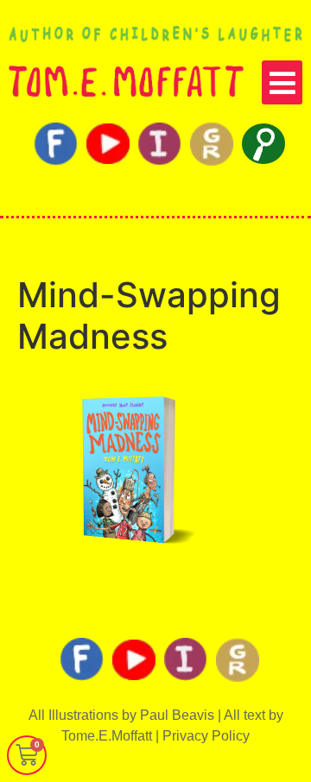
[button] (282, 82)
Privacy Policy (206, 735)
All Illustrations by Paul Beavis (121, 715)
